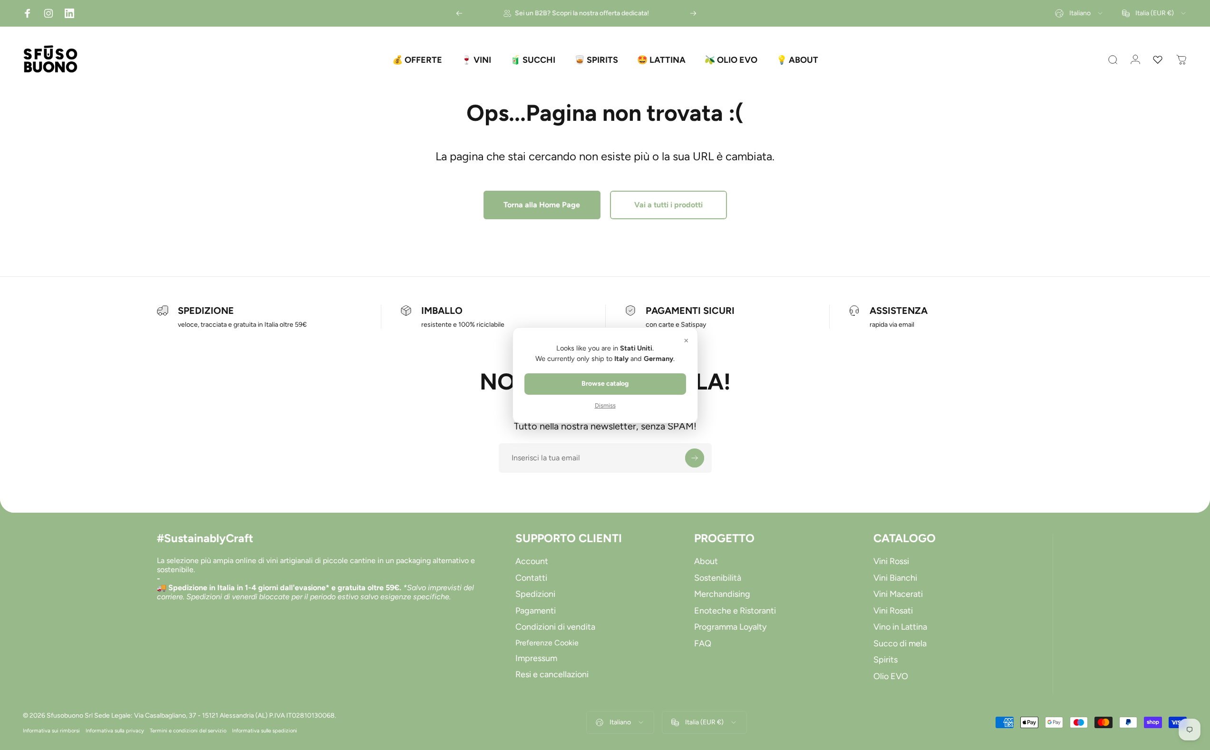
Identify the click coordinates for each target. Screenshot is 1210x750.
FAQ (702, 643)
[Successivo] (693, 13)
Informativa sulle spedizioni (264, 730)
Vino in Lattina (900, 627)
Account (531, 561)
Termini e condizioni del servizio (188, 730)
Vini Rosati (893, 610)
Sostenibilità (717, 578)
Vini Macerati (898, 594)
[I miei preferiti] (1157, 59)
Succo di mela (900, 643)
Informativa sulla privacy (115, 730)
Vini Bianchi (895, 578)
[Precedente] (459, 13)
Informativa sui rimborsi (51, 730)
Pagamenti (535, 610)
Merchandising (722, 594)
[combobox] (1079, 13)
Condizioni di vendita (555, 627)
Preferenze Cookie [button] (547, 642)
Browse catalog (605, 384)
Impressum (536, 658)
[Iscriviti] (694, 458)
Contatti (531, 578)
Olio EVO (890, 676)
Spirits (885, 659)
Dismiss (605, 405)
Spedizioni (535, 594)
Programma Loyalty (730, 627)
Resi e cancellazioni (552, 674)
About (706, 561)
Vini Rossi (891, 561)
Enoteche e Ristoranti (735, 610)
